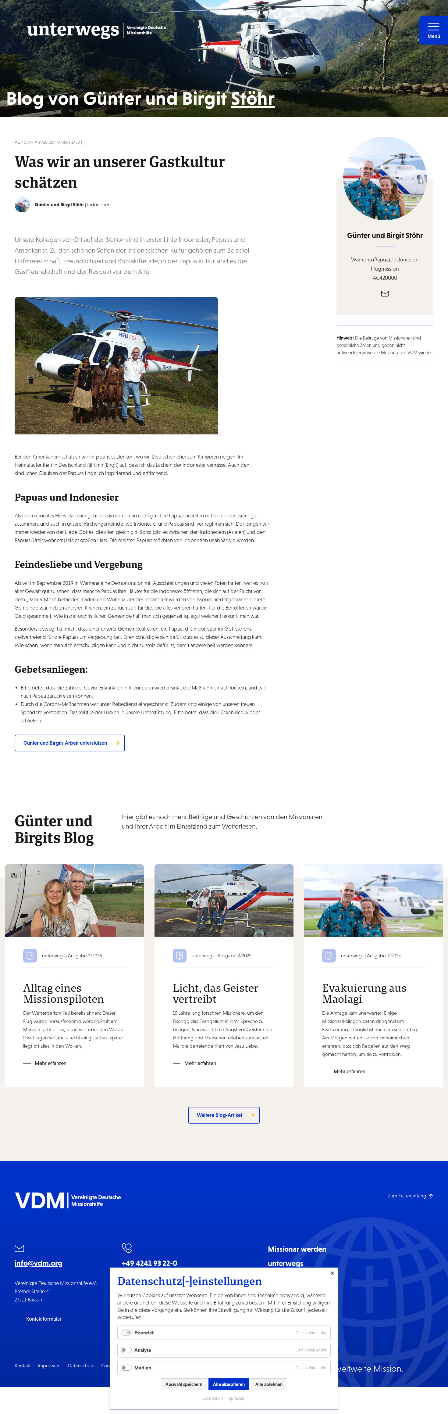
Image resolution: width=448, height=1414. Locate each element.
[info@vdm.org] (19, 1249)
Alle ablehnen (269, 1384)
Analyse (142, 1350)
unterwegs (285, 1263)
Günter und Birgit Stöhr (385, 235)
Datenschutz (81, 1365)
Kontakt (22, 1365)
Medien (142, 1367)
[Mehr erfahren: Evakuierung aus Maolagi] (373, 900)
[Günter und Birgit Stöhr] (22, 204)
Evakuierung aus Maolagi (364, 993)
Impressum (49, 1365)
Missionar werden (297, 1249)
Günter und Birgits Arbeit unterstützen (65, 743)
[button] (433, 30)
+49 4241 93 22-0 (149, 1263)
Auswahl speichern (183, 1384)
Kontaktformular (44, 1319)
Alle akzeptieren (229, 1384)
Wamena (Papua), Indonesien (385, 260)
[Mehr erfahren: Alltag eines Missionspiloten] (74, 900)
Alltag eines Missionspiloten (63, 993)
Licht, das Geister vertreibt (215, 993)
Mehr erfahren (50, 1063)
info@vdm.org (38, 1263)
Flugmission (385, 269)
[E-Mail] (385, 293)
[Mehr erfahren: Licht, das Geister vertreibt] (224, 900)
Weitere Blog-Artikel (219, 1115)
